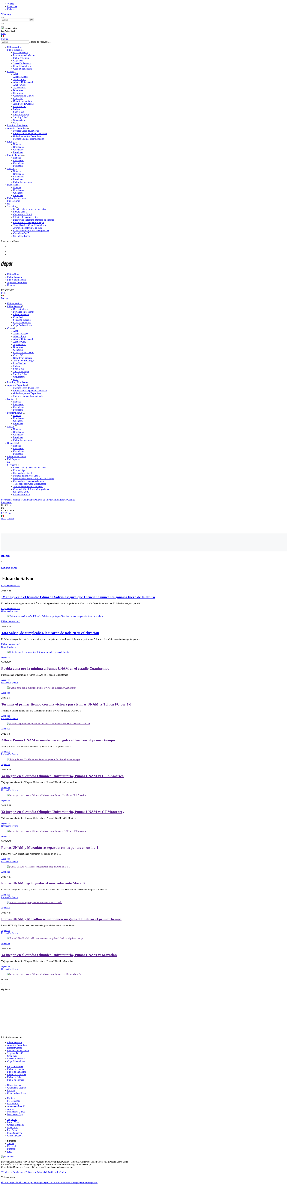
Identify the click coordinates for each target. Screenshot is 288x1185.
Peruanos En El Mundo (18, 1050)
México (4, 39)
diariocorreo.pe (71, 1182)
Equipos (11, 1098)
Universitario (19, 120)
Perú (3, 33)
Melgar (16, 109)
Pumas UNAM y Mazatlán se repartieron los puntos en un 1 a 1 (49, 847)
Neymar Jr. (12, 1127)
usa (8, 203)
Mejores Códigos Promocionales (28, 139)
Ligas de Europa (15, 1066)
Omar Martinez (8, 647)
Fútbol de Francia (15, 1080)
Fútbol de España (15, 1069)
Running (11, 285)
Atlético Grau (19, 85)
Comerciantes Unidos (23, 95)
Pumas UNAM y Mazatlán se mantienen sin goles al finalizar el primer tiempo (61, 919)
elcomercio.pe (7, 1182)
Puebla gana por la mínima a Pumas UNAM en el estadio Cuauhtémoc (55, 668)
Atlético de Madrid (16, 1106)
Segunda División (15, 1053)
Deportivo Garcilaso (22, 101)
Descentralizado (20, 52)
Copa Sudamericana (22, 68)
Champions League (16, 1087)
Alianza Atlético (20, 77)
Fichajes (11, 9)
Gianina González (9, 611)
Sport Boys (18, 112)
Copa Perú (18, 60)
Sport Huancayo (21, 114)
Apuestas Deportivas (17, 128)
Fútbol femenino (21, 58)
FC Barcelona (13, 1101)
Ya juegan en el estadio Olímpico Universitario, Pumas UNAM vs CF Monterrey (62, 812)
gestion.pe (37, 1182)
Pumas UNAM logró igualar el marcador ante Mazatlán (44, 883)
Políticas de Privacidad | (37, 1172)
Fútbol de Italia (14, 1077)
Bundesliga (12, 184)
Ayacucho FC (19, 87)
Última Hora (13, 274)
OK (31, 20)
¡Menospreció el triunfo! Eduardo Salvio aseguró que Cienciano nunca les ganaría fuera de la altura (78, 597)
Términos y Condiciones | (13, 1172)
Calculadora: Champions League (28, 222)
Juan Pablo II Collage (23, 103)
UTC (15, 122)
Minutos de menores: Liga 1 (26, 217)
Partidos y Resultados (17, 125)
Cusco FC (18, 98)
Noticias (17, 144)
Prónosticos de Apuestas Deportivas (30, 133)
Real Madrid (13, 1103)
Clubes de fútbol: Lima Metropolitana (31, 230)
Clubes (10, 71)
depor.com (6, 499)
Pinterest (11, 1149)
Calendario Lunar (21, 236)
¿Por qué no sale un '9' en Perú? (28, 228)
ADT (15, 74)
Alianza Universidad (23, 82)
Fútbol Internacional (22, 182)
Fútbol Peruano (14, 50)
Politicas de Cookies (65, 499)
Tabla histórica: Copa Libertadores (29, 225)
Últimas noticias (14, 47)
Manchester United (16, 1111)
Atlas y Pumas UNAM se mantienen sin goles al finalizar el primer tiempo (58, 740)
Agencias (5, 657)
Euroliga (11, 1090)
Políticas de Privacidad (45, 499)
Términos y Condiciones (22, 499)
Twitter (10, 1143)
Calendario (18, 149)
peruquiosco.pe (86, 1182)
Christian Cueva (14, 1135)
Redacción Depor (9, 682)
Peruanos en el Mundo (23, 55)
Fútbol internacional (10, 621)
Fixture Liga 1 (20, 211)
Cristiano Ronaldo (15, 1125)
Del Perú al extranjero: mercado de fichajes (33, 219)
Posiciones (18, 152)
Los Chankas (19, 106)
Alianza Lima (19, 79)
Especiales (12, 6)
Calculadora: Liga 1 (22, 214)
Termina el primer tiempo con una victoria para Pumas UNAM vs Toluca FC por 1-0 (66, 704)
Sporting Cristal (20, 117)
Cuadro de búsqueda (38, 41)
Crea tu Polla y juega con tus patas (29, 209)
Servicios (11, 206)
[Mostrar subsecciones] (23, 50)
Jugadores (12, 1119)
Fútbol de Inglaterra (16, 1072)
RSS (9, 1151)
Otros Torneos (14, 1085)
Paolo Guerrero (14, 1133)
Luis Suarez (12, 1130)
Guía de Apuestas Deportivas (27, 136)
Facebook (11, 1146)
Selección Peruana (22, 63)
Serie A (10, 168)
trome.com (59, 1182)
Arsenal (11, 1109)
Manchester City (15, 1114)
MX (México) (7, 518)
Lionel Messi (13, 1122)
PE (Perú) (5, 513)
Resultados (18, 147)
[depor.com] (7, 269)
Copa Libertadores (22, 66)
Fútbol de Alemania (16, 1074)
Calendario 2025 (21, 233)
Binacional (18, 90)
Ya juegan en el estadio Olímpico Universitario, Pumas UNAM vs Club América (62, 776)
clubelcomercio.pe (23, 1182)
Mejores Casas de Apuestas (26, 130)
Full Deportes (13, 201)
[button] (144, 507)
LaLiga (10, 141)
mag (96, 1182)
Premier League (14, 155)
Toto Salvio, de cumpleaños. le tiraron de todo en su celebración (50, 633)
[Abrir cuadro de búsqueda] (2, 17)
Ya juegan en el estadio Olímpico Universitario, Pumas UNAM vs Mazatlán (59, 955)
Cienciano (18, 93)
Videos (10, 3)
